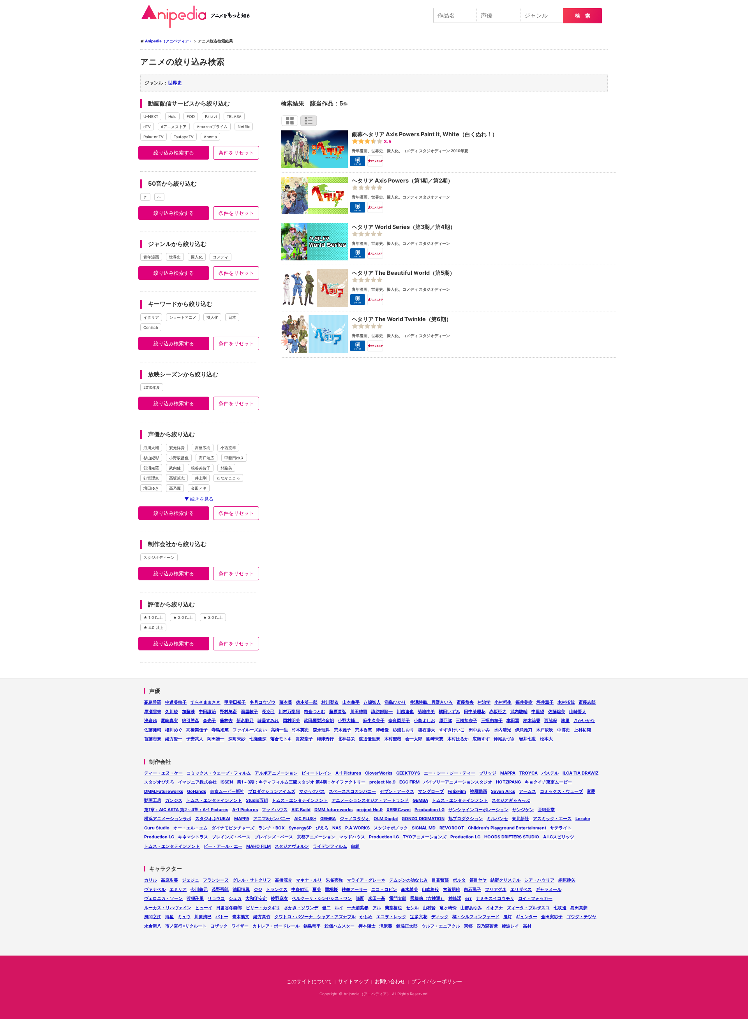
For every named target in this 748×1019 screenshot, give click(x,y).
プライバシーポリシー (436, 981)
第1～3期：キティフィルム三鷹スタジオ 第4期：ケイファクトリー (301, 782)
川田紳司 (358, 711)
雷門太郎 (397, 898)
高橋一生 (279, 730)
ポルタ (459, 880)
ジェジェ (190, 880)
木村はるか (458, 738)
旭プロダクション (465, 818)
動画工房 (152, 800)
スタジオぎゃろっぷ (511, 800)
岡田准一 (215, 738)
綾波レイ (510, 926)
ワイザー (240, 926)
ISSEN (227, 782)
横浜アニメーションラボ (167, 818)
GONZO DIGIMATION (423, 818)
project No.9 (382, 782)
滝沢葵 (385, 926)
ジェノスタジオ (355, 818)
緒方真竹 (261, 916)
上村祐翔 (582, 730)
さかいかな (584, 720)
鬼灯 (507, 916)
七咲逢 (560, 907)
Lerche (582, 818)
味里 (565, 720)
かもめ (366, 916)
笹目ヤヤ (478, 880)
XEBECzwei (398, 809)
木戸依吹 (544, 730)
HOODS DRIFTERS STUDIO (511, 837)
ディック (439, 916)
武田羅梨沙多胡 (319, 720)
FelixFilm (457, 791)
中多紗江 (300, 889)
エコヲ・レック (391, 916)
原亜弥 (445, 720)
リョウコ (216, 898)
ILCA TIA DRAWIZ (580, 773)
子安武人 (194, 738)
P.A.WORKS (357, 828)
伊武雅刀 (523, 730)
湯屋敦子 (249, 711)
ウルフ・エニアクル (441, 926)
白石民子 (472, 889)
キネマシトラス (193, 837)
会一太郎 (413, 738)
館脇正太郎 (407, 926)
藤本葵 (285, 702)
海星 (169, 916)
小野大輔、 (348, 720)
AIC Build (300, 809)
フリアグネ (495, 889)
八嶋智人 (372, 702)
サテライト (561, 828)
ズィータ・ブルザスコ (528, 907)
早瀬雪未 (152, 711)
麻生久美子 (374, 720)
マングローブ (431, 791)
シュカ (235, 898)
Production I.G (430, 809)
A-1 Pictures (348, 773)
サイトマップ (353, 981)
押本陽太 (367, 926)
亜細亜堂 (546, 809)
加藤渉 (188, 711)
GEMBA (420, 800)
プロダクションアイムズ (271, 791)
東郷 (468, 926)
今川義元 (199, 889)
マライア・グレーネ (366, 880)
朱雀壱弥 (334, 880)
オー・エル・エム (190, 828)
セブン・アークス (397, 791)
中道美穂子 (176, 702)
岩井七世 (527, 738)
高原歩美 (169, 880)
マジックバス (312, 791)
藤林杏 (226, 720)
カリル (150, 880)
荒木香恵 (363, 730)
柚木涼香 (531, 720)
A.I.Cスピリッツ (558, 837)
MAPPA (507, 773)
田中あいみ (479, 730)
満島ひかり (395, 702)
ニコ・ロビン (384, 889)
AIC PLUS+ (305, 818)
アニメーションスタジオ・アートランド (370, 800)
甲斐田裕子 (235, 702)
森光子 (209, 720)
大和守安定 (256, 898)
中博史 (563, 730)
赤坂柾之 (497, 711)
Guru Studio (156, 828)
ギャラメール (548, 889)
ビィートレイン (317, 773)
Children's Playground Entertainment (507, 828)
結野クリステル (505, 880)
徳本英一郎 (307, 702)
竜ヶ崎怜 (448, 907)
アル (376, 907)
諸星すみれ (268, 720)
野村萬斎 (228, 711)
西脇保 (550, 720)
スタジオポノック (391, 828)
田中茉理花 (474, 711)
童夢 (591, 791)
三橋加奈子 (466, 720)
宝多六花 (418, 916)
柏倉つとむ (314, 711)
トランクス (277, 889)
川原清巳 (203, 916)
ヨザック (219, 926)
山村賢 (429, 907)
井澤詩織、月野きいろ (431, 702)
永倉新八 (152, 926)
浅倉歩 (150, 720)
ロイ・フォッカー (535, 898)
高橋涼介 (283, 880)
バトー (221, 916)
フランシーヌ (216, 880)
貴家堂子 (304, 738)
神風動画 (478, 791)
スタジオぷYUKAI (212, 818)
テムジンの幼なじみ (408, 880)
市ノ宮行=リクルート (185, 926)
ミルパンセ (497, 818)
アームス (527, 791)
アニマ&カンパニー (271, 818)
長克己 (268, 711)
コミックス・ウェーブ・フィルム (219, 773)
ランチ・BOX (271, 828)
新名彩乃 (245, 720)
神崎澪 (454, 898)
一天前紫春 (358, 907)
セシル (412, 907)
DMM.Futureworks (163, 791)
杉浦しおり (403, 730)
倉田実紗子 (552, 916)
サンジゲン (523, 809)
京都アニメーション (316, 837)
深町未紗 (236, 738)
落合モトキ (281, 738)
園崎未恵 (434, 738)
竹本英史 (300, 730)
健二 (326, 907)
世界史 (175, 83)
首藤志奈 (152, 738)
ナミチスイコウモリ (495, 898)
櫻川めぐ (173, 730)
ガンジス (173, 800)
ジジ (258, 889)
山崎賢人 (577, 711)
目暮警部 (440, 880)
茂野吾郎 (220, 889)
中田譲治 (207, 711)
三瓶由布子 (492, 720)
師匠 (360, 898)
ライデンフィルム (330, 846)
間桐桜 (331, 889)
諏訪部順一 (382, 711)
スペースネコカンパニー (352, 791)
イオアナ (494, 907)
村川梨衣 (330, 702)
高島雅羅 (152, 702)
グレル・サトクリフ (252, 880)
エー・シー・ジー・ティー (449, 773)
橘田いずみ (449, 711)
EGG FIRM (409, 782)
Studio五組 (257, 800)
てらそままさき (206, 702)
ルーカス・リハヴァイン (167, 907)
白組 (355, 846)
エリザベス (521, 889)
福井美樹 (524, 702)
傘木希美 (409, 889)
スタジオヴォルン (292, 846)
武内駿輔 (518, 711)
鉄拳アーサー (354, 889)
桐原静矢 (566, 880)
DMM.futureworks (333, 809)
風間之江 (152, 916)
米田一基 (376, 898)
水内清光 (502, 730)
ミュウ (184, 916)
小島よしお (424, 720)
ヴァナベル (155, 889)
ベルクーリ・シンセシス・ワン (322, 898)
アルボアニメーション (276, 773)
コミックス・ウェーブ (561, 791)
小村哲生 (503, 702)
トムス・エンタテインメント (214, 800)
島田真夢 (578, 907)
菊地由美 (426, 711)
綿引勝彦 (190, 720)
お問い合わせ (390, 981)
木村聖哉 (392, 738)
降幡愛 (382, 730)
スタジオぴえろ (159, 782)
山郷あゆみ (471, 907)
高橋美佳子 (197, 730)
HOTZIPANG (508, 782)
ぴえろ (322, 828)
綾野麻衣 (279, 898)
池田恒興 (241, 889)
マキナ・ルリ (309, 880)
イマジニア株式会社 (197, 782)
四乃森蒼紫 (487, 926)
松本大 (546, 738)
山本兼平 (351, 702)
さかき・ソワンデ (301, 907)
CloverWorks (378, 773)
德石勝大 (426, 730)
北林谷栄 (346, 738)
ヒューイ (203, 907)
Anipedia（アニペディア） (198, 16)
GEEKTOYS (408, 773)
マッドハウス (275, 809)
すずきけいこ (452, 730)
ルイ (339, 907)
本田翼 (512, 720)
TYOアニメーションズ (424, 837)
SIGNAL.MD (424, 828)
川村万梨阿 (289, 711)
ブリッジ (487, 773)
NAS (336, 828)
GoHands (196, 791)
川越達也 (405, 711)
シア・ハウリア (539, 880)
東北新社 (520, 818)
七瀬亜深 (257, 738)
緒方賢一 (173, 738)
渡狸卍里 (195, 898)
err (468, 898)
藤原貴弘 (337, 711)
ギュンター (526, 916)
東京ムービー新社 (227, 791)
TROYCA (528, 773)
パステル (550, 773)
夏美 (316, 889)
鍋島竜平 (312, 926)
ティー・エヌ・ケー (163, 773)
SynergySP (300, 828)
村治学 (484, 702)
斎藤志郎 (587, 702)
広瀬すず (481, 738)
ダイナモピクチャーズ (233, 828)
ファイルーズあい (250, 730)
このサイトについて (309, 981)
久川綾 (171, 711)
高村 (527, 926)
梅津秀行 (325, 738)
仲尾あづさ (504, 738)
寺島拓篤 (220, 730)
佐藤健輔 (152, 730)
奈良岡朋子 (399, 720)
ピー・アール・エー (223, 846)
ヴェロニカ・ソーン (163, 898)
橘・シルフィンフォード (475, 916)
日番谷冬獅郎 (229, 907)
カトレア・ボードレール (276, 926)
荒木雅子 (342, 730)
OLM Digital (386, 818)
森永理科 (321, 730)
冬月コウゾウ (262, 702)
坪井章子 (545, 702)
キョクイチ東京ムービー (548, 782)
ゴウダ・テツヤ (581, 916)
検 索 (582, 16)
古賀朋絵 (451, 889)
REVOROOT (451, 828)
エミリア (178, 889)
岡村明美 (291, 720)
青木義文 (240, 916)
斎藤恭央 (465, 702)
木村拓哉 (566, 702)
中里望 (537, 711)
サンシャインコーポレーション (478, 809)
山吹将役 (430, 889)
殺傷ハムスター (340, 926)
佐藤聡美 (556, 711)
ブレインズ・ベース (231, 837)
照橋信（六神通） (427, 898)
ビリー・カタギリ (263, 907)
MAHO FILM (258, 846)
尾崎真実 (169, 720)
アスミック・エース (552, 818)
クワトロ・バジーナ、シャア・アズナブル (315, 916)
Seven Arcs (503, 791)
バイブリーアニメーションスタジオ (457, 782)
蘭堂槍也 (393, 907)
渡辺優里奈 (369, 738)
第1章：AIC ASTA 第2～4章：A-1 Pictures (186, 809)
